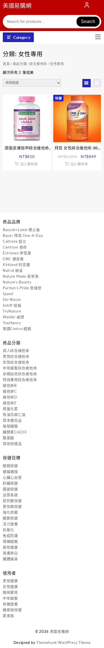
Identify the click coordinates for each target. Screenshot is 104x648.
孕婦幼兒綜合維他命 (20, 374)
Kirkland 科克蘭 (16, 264)
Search (88, 21)
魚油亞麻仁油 (14, 414)
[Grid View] (86, 83)
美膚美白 (10, 553)
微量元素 (10, 408)
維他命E (10, 403)
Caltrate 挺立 (14, 241)
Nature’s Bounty (17, 282)
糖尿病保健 (12, 610)
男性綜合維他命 (16, 356)
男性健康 (10, 580)
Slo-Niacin (12, 299)
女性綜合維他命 (16, 362)
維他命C (10, 391)
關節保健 (10, 518)
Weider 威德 (13, 317)
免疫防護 (10, 535)
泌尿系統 (10, 495)
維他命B (10, 385)
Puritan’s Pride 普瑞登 (22, 288)
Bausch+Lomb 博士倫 (21, 229)
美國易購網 (17, 5)
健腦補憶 (10, 471)
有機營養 (10, 604)
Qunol (8, 293)
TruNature (12, 311)
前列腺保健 (12, 500)
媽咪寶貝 (10, 592)
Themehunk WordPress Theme (63, 642)
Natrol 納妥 (13, 270)
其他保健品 (12, 443)
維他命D (10, 397)
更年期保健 (12, 506)
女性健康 (10, 586)
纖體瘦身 (10, 559)
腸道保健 (10, 489)
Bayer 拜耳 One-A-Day (23, 235)
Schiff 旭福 (12, 305)
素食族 (8, 615)
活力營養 (10, 524)
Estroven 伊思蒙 (17, 253)
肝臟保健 (10, 483)
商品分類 (20, 64)
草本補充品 (12, 420)
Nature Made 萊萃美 (21, 276)
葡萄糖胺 (10, 426)
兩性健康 (10, 547)
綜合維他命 (38, 64)
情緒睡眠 (10, 541)
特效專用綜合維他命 (20, 379)
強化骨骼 (10, 512)
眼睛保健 (10, 465)
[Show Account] (87, 6)
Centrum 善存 (15, 247)
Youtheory (12, 323)
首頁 (6, 64)
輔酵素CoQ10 (15, 432)
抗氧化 (8, 529)
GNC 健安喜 (13, 259)
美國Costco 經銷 (17, 328)
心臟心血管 (12, 477)
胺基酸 (8, 438)
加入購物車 (29, 164)
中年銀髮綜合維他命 (20, 368)
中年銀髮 (10, 598)
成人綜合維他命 (16, 350)
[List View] (97, 83)
